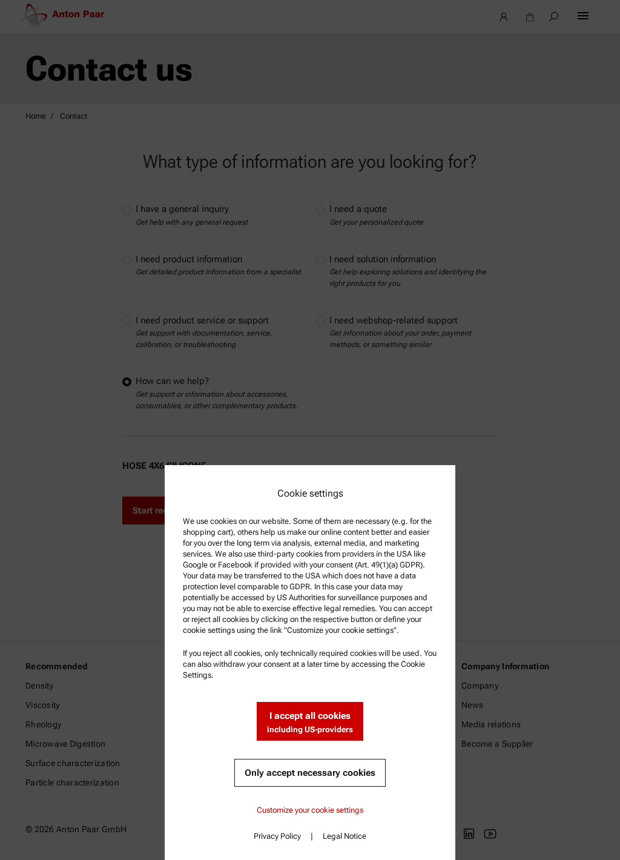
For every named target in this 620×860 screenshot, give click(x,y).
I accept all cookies (310, 722)
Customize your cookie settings (310, 810)
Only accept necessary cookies (310, 772)
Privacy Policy (277, 836)
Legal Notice (344, 836)
